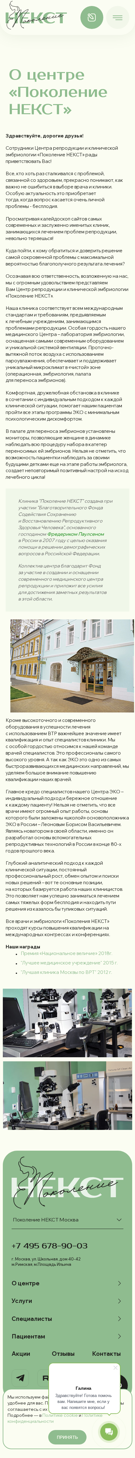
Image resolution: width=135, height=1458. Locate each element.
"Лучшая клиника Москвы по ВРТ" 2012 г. (66, 972)
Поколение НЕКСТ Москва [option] (45, 1219)
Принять (67, 1437)
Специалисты (32, 1318)
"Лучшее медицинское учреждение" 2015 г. (69, 963)
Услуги (22, 1300)
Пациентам (28, 1336)
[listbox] (68, 1219)
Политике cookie (60, 1415)
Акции (21, 1353)
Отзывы (63, 1353)
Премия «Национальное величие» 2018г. (66, 953)
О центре (26, 1283)
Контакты (106, 1353)
